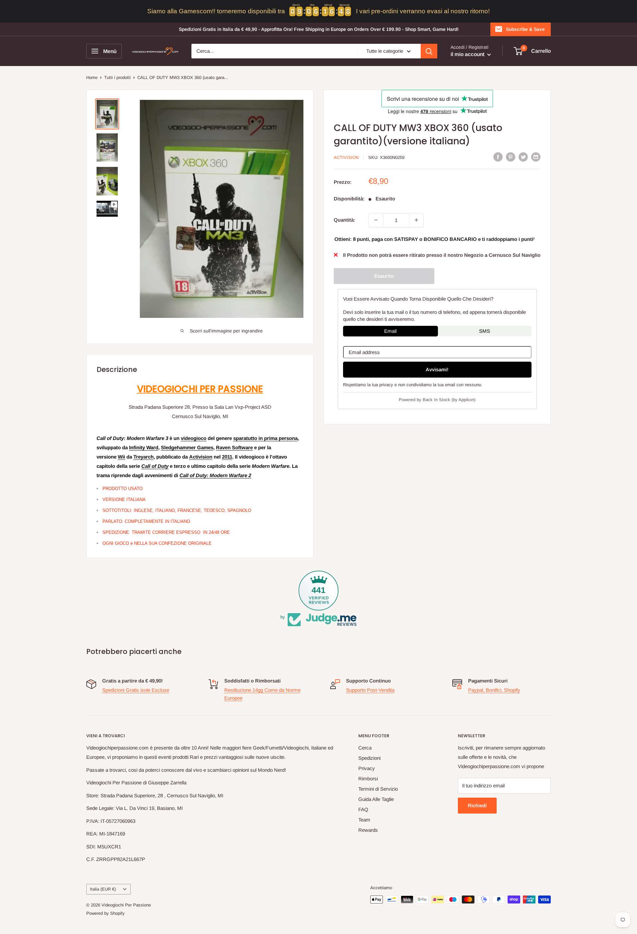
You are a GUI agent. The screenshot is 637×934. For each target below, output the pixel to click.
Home (92, 77)
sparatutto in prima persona (265, 438)
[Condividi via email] (535, 157)
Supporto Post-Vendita (370, 690)
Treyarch (143, 457)
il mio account (468, 54)
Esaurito (384, 275)
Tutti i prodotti (117, 77)
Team (364, 820)
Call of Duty (155, 466)
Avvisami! (437, 369)
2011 (227, 457)
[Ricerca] (429, 51)
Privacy (366, 768)
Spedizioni (369, 758)
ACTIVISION (346, 157)
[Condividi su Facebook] (498, 157)
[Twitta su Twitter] (523, 157)
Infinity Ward (143, 447)
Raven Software (234, 447)
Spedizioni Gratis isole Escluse (135, 690)
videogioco (193, 438)
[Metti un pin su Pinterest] (510, 157)
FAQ (363, 809)
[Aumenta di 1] (416, 220)
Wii (121, 457)
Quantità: (344, 220)
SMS (484, 330)
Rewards (368, 830)
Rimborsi (368, 778)
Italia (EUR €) (103, 889)
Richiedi (477, 805)
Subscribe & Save (525, 29)
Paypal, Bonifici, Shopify (494, 690)
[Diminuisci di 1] (376, 220)
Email (390, 330)
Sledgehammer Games (187, 447)
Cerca (365, 748)
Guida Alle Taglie (376, 799)
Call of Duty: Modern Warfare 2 (215, 475)
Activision (200, 457)
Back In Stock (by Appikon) (449, 399)
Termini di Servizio (378, 789)
